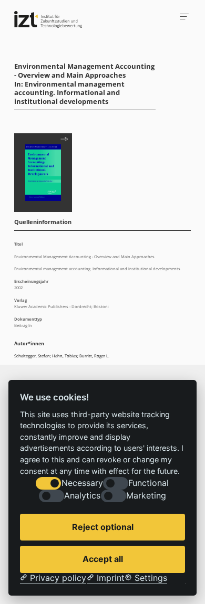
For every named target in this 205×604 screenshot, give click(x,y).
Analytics (82, 496)
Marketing (146, 496)
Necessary (82, 483)
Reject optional (103, 527)
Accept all (103, 559)
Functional (148, 483)
